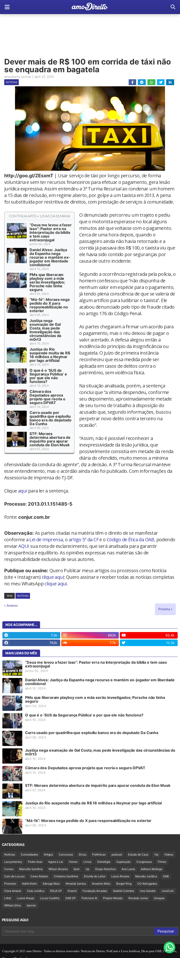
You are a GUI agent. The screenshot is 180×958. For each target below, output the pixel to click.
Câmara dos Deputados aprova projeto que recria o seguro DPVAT (47, 397)
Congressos (144, 861)
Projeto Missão (113, 898)
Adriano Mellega (151, 869)
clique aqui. (56, 583)
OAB (166, 876)
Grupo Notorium (105, 869)
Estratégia (103, 861)
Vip (156, 854)
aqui (22, 491)
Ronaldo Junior (138, 898)
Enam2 (72, 891)
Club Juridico (35, 891)
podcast (117, 854)
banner (31, 905)
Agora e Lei (55, 861)
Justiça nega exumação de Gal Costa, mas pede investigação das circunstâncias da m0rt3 (45, 330)
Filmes (162, 861)
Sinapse (159, 898)
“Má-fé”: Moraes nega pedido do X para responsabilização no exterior (50, 305)
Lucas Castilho (50, 898)
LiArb (7, 898)
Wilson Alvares (58, 869)
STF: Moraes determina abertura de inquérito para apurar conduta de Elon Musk (50, 439)
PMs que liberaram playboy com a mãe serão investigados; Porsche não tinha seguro (47, 282)
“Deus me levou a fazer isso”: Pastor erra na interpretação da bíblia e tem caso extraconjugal (51, 232)
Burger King (123, 883)
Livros (87, 861)
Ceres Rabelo (39, 876)
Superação (123, 861)
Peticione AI (89, 898)
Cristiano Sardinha (66, 876)
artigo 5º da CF (83, 539)
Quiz (77, 869)
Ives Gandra (148, 891)
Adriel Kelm (29, 883)
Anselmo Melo (101, 883)
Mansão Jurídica (146, 876)
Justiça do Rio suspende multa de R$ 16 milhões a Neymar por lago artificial (50, 354)
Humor (73, 861)
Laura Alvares (120, 876)
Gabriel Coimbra (123, 891)
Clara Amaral (12, 891)
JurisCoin (167, 891)
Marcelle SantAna (31, 869)
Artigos (48, 854)
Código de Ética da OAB (130, 539)
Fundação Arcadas (94, 891)
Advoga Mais (51, 883)
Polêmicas (99, 854)
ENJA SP (56, 891)
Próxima (164, 609)
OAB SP (70, 898)
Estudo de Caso (138, 854)
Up (87, 869)
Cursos (8, 869)
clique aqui (53, 577)
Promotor (10, 883)
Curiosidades (29, 854)
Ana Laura (128, 869)
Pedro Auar (35, 861)
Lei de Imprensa (46, 539)
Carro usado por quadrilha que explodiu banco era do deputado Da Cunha (50, 418)
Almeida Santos (76, 883)
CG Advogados (147, 883)
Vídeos (168, 854)
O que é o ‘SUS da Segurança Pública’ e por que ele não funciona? (48, 375)
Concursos (66, 854)
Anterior (12, 605)
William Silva (12, 905)
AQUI (23, 546)
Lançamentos (13, 861)
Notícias (11, 82)
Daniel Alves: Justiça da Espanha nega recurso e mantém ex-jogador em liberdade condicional (50, 257)
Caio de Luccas (14, 876)
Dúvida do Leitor (94, 876)
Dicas (82, 854)
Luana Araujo (25, 898)
